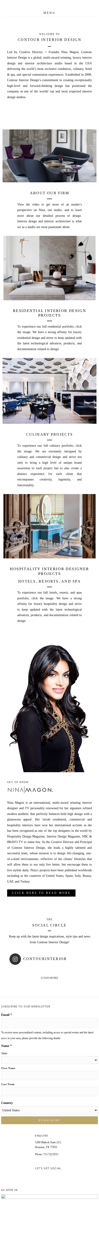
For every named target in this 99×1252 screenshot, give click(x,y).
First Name (8, 1068)
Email (6, 1015)
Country (7, 1103)
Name (6, 1046)
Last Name (8, 1084)
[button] (41, 893)
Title (4, 1053)
